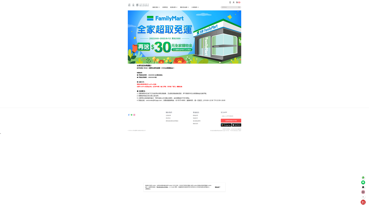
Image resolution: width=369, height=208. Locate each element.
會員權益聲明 (196, 121)
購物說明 (195, 115)
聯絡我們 (195, 123)
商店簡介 (168, 118)
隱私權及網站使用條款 (172, 121)
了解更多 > (148, 188)
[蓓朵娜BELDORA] (138, 5)
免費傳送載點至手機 (231, 120)
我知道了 (217, 187)
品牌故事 (168, 115)
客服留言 (195, 118)
